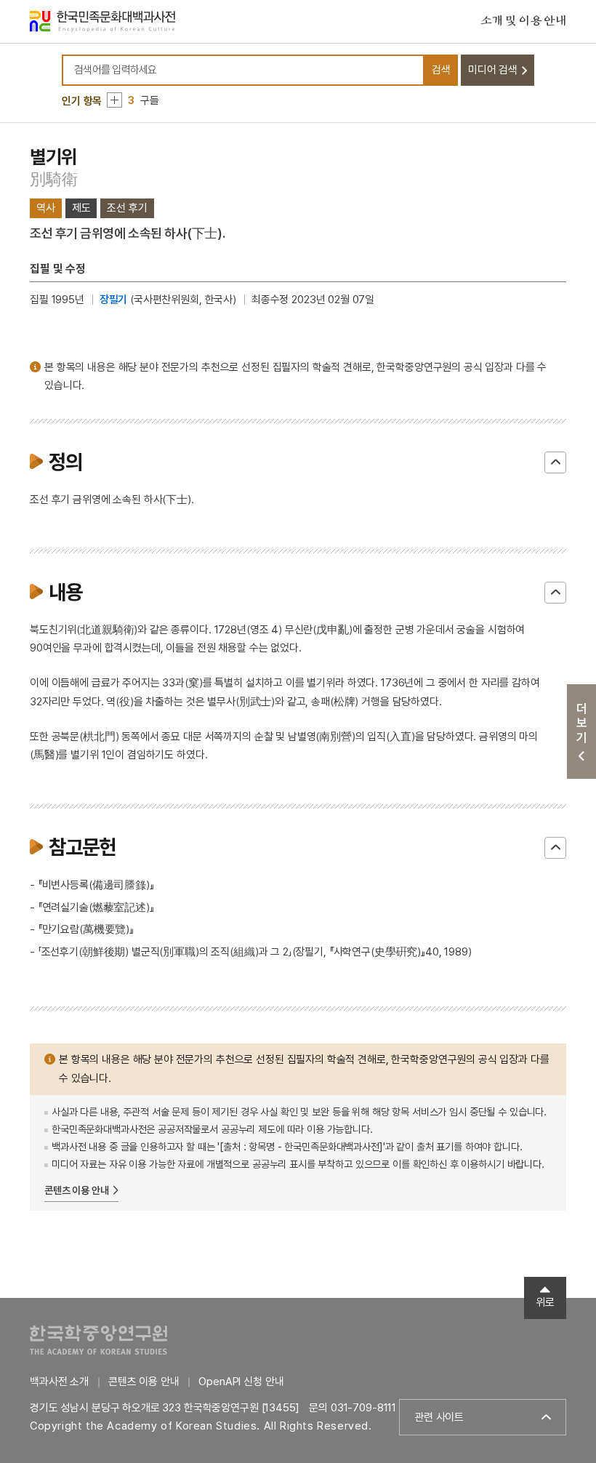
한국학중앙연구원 (98, 1340)
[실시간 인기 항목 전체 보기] (114, 100)
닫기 (555, 462)
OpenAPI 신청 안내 (240, 1381)
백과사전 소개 (59, 1381)
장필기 (114, 299)
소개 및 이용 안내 (523, 21)
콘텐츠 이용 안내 (76, 1190)
